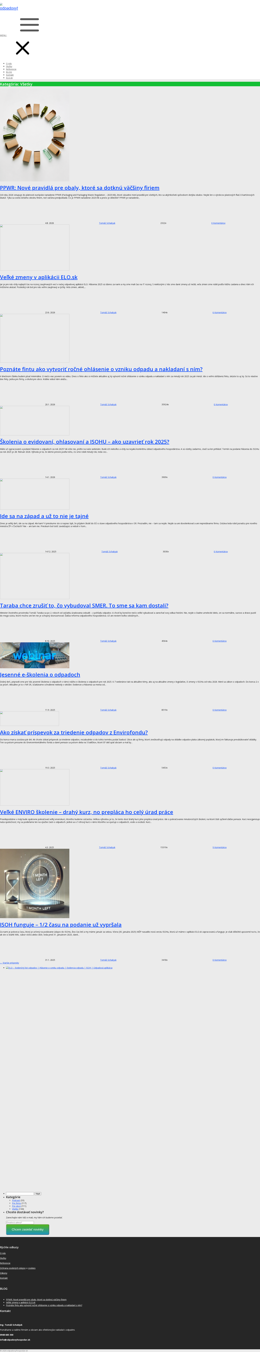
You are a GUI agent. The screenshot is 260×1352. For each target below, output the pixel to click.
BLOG (9, 72)
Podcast (16, 1200)
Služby (9, 66)
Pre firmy (16, 1203)
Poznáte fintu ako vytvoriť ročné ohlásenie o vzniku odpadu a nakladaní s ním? (101, 369)
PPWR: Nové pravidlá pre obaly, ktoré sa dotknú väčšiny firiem (79, 187)
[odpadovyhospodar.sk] (9, 8)
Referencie (11, 69)
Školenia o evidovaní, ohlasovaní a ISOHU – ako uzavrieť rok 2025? (84, 441)
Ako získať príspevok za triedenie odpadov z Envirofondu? (74, 732)
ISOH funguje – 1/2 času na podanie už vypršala (61, 924)
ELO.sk (9, 77)
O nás (9, 63)
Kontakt (10, 74)
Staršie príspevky (9, 962)
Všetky (15, 1208)
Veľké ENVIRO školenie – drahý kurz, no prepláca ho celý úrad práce (86, 811)
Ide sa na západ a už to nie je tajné (44, 516)
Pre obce (16, 1206)
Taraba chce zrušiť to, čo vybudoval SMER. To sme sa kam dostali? (84, 605)
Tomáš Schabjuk (107, 223)
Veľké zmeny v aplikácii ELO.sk (38, 277)
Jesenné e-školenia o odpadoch (40, 674)
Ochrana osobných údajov (13, 1268)
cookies (32, 1268)
